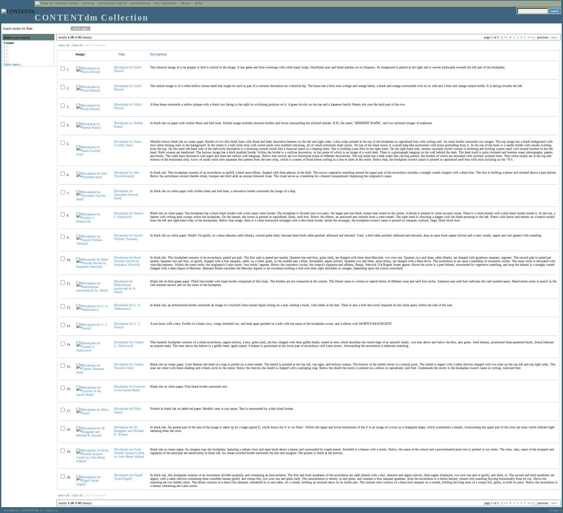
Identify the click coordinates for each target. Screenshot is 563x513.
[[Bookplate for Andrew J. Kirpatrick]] (92, 221)
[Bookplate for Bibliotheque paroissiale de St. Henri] (125, 286)
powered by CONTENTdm (23, 510)
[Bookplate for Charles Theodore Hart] (129, 366)
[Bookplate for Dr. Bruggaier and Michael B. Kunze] (129, 430)
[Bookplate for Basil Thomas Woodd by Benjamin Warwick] (127, 261)
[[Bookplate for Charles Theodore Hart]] (92, 372)
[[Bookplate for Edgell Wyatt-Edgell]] (92, 484)
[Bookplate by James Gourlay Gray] (127, 143)
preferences (140, 3)
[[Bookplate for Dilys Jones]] (92, 413)
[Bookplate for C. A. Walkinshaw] (127, 306)
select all (63, 45)
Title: (121, 54)
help (199, 3)
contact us (51, 510)
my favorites (166, 3)
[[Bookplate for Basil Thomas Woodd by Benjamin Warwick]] (92, 266)
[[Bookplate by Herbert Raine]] (92, 127)
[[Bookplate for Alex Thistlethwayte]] (92, 177)
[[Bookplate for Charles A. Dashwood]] (92, 350)
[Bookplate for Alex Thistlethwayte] (127, 174)
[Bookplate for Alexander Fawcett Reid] (126, 194)
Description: (158, 54)
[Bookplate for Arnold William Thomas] (128, 237)
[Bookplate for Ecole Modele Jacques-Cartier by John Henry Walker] (129, 453)
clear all (77, 45)
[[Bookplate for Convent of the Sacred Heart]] (92, 394)
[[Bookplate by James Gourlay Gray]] (92, 154)
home (73, 3)
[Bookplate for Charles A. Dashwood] (129, 344)
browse (89, 3)
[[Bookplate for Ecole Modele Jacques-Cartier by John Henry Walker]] (92, 461)
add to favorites (95, 45)
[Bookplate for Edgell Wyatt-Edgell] (128, 476)
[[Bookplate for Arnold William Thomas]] (92, 243)
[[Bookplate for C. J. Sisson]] (92, 328)
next (554, 37)
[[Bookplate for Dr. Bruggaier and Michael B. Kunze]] (92, 435)
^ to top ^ (554, 510)
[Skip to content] (51, 3)
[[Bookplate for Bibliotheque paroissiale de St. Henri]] (92, 290)
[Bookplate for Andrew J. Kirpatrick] (129, 215)
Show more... (13, 64)
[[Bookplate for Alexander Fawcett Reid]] (92, 199)
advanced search (113, 3)
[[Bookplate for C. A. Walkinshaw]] (92, 309)
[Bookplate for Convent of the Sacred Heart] (129, 388)
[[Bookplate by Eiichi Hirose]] (92, 72)
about (186, 3)
